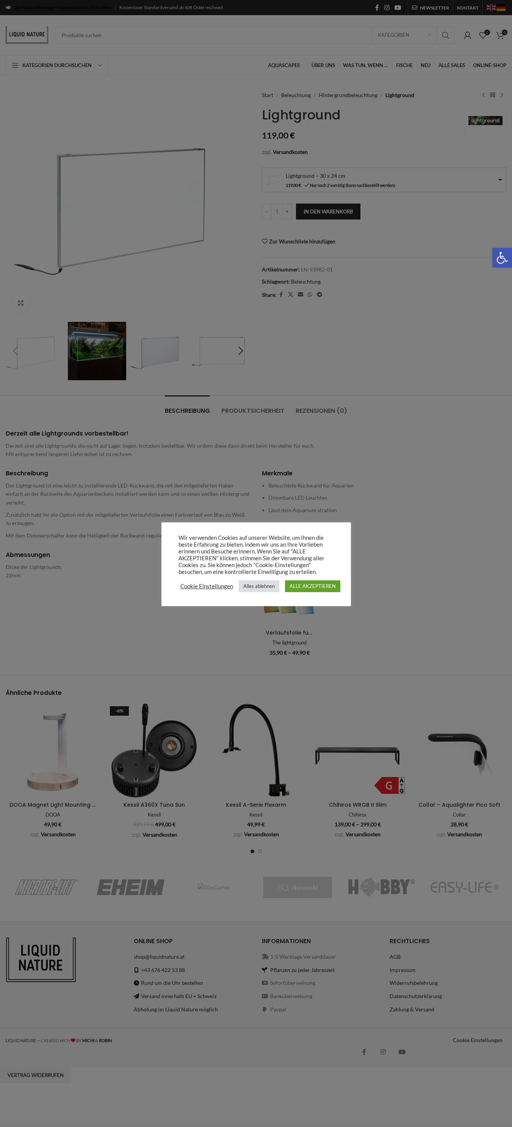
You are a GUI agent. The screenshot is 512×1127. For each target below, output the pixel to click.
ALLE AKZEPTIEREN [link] (313, 586)
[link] (502, 258)
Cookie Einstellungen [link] (206, 586)
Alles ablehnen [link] (259, 586)
